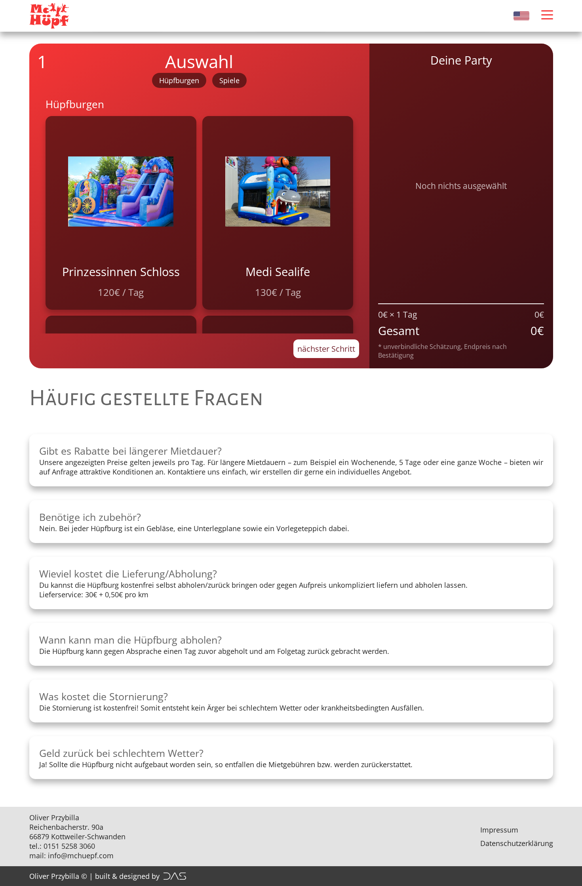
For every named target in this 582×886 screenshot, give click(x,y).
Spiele (229, 80)
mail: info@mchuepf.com (71, 855)
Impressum (499, 830)
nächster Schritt (326, 348)
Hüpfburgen (179, 80)
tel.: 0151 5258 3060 (62, 846)
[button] (547, 14)
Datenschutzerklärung (516, 843)
